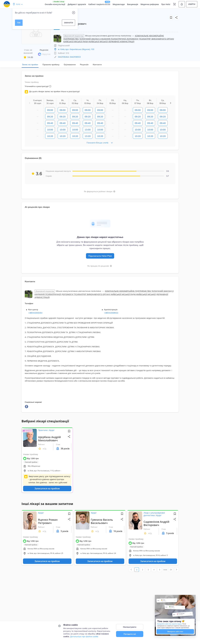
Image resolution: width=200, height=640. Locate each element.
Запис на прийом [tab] (30, 64)
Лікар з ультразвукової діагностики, (154, 514)
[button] (176, 17)
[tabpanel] (100, 243)
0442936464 (63, 57)
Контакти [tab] (97, 64)
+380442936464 (35, 313)
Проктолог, (43, 430)
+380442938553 (111, 313)
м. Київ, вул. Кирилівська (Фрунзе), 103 (76, 49)
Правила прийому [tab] (50, 64)
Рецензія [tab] (84, 64)
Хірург (52, 430)
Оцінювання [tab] (70, 64)
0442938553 (75, 57)
